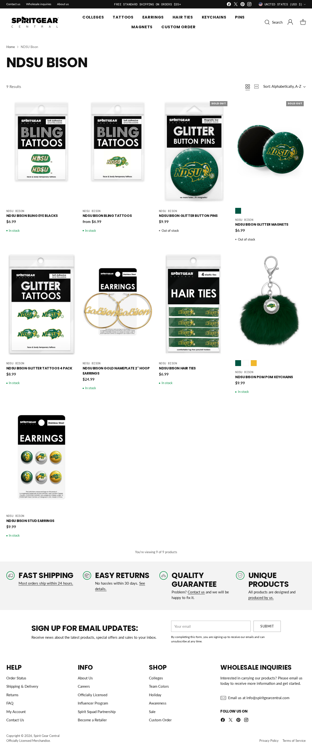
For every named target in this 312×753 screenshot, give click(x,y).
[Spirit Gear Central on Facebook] (228, 5)
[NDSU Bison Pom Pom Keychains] (270, 304)
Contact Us (15, 720)
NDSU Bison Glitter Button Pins (188, 215)
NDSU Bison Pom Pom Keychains (264, 377)
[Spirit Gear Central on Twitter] (235, 5)
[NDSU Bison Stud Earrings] (41, 457)
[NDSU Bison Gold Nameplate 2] (118, 304)
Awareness (157, 703)
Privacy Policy (269, 741)
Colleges (156, 678)
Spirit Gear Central (46, 736)
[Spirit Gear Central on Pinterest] (242, 5)
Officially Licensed (92, 695)
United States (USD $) (283, 4)
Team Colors (159, 686)
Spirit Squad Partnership (97, 711)
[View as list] (256, 86)
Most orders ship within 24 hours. (46, 583)
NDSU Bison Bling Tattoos (107, 215)
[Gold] (254, 363)
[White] (246, 363)
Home (10, 47)
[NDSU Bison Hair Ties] (194, 304)
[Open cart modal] (303, 22)
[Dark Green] (238, 211)
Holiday (155, 695)
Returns (12, 695)
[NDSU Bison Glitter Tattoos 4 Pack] (41, 304)
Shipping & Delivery (22, 686)
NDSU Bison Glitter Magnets (261, 224)
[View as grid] (248, 86)
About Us (85, 678)
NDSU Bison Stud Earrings (30, 520)
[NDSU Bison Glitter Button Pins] (194, 152)
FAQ (9, 703)
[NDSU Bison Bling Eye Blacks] (41, 152)
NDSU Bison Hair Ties (177, 368)
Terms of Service (294, 741)
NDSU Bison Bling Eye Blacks (32, 215)
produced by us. (261, 597)
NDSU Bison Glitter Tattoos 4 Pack (39, 368)
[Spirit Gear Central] (35, 22)
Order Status (16, 678)
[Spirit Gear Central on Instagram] (249, 5)
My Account (16, 711)
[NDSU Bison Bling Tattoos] (118, 152)
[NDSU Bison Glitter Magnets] (270, 152)
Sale (152, 711)
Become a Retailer (92, 720)
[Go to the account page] (290, 22)
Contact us (196, 592)
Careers (84, 686)
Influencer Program (93, 703)
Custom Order (160, 720)
